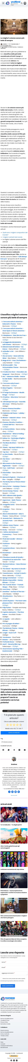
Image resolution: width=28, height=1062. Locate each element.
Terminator (6, 637)
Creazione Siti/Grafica (7, 1046)
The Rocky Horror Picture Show (13, 482)
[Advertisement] (14, 12)
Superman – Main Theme (11, 500)
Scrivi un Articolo (14, 733)
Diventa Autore (5, 1030)
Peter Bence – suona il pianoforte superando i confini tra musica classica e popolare (14, 892)
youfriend (15, 1)
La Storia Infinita (8, 429)
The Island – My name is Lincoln (13, 569)
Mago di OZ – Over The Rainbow (14, 360)
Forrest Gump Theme (10, 491)
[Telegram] (14, 750)
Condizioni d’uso (5, 1020)
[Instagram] (17, 1060)
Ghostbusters (7, 596)
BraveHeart (6, 553)
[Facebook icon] (9, 792)
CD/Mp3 (18, 575)
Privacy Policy (4, 1022)
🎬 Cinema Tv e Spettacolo (9, 47)
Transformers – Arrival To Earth (14, 573)
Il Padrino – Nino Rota (10, 397)
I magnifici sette (8, 505)
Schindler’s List (7, 351)
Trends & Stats (5, 1035)
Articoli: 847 (14, 795)
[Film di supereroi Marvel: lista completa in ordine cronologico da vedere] (14, 928)
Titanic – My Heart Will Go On (13, 447)
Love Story (6, 589)
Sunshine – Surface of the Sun (13, 592)
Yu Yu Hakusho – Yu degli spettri (11, 825)
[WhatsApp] (8, 750)
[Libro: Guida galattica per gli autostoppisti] (14, 836)
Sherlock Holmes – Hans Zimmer (14, 564)
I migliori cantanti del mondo (12, 237)
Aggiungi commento (8, 973)
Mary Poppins (7, 388)
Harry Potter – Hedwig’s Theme (14, 486)
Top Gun (5, 452)
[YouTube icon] (19, 792)
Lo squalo (5, 619)
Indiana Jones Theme (10, 525)
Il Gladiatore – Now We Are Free (14, 335)
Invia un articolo (5, 1034)
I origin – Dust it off (9, 633)
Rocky (4, 530)
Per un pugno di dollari (10, 624)
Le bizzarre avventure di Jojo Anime (12, 869)
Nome (4, 962)
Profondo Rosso (8, 642)
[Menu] (3, 3)
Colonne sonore (7, 742)
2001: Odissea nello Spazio (12, 495)
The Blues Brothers (9, 443)
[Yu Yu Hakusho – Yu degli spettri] (14, 814)
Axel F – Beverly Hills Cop (11, 644)
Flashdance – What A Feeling (13, 434)
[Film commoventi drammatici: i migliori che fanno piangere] (14, 905)
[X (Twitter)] (19, 750)
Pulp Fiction (6, 608)
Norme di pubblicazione (7, 1018)
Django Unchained (9, 578)
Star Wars (6, 459)
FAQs (2, 1042)
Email (4, 967)
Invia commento (7, 986)
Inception (5, 509)
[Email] (24, 750)
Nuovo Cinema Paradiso (11, 408)
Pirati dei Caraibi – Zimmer (12, 539)
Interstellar (6, 473)
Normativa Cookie (5, 1024)
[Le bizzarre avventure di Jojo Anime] (14, 859)
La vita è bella (7, 454)
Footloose (6, 543)
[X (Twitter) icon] (15, 792)
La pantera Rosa (8, 548)
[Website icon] (12, 792)
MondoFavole (4, 1047)
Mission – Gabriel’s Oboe (11, 418)
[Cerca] (21, 3)
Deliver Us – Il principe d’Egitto (13, 438)
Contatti (3, 1044)
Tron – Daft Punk (8, 468)
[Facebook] (3, 750)
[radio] (7, 725)
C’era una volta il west (10, 383)
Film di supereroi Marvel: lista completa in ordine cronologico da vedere (14, 940)
